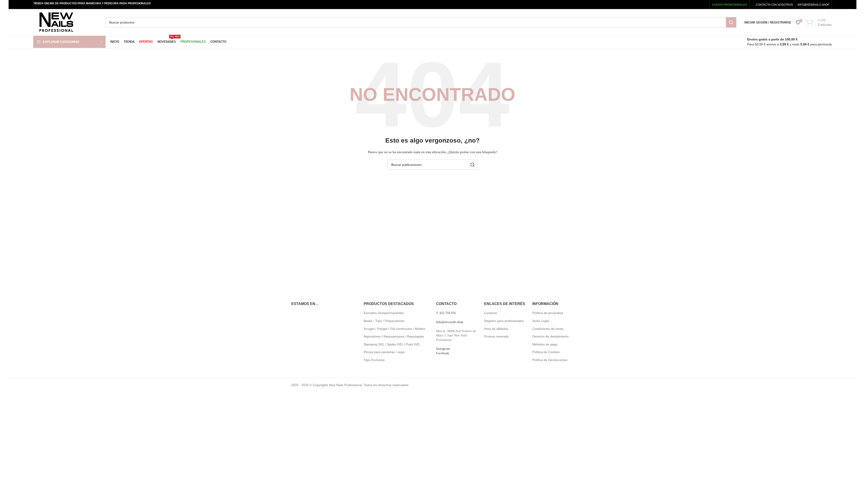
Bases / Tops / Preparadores (384, 321)
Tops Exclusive (374, 360)
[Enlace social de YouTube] (697, 4)
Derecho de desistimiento (550, 336)
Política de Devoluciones (549, 360)
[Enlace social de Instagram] (690, 4)
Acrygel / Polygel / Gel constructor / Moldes (394, 329)
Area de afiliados (496, 329)
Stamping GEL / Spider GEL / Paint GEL (392, 344)
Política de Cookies (546, 352)
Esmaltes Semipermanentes (384, 313)
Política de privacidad (547, 313)
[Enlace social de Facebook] (678, 4)
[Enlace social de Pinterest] (704, 4)
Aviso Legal (540, 321)
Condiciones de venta (547, 329)
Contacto (490, 313)
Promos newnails (496, 336)
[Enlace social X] (684, 4)
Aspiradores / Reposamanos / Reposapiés (394, 336)
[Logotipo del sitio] (56, 22)
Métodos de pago (544, 344)
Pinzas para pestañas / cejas (384, 352)
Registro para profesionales (504, 321)
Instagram (443, 348)
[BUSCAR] (731, 22)
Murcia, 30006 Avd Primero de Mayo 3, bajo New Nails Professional (456, 335)
